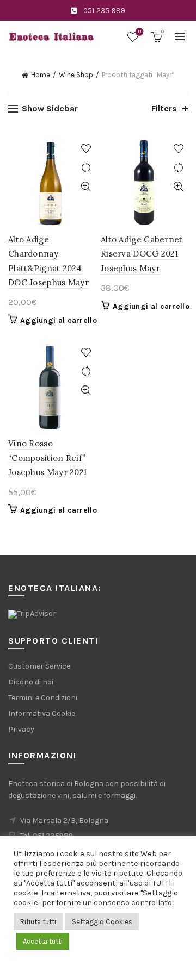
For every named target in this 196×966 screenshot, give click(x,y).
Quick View (85, 186)
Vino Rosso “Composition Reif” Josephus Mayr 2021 (47, 457)
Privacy (21, 729)
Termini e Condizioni (42, 697)
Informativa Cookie (41, 713)
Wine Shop (76, 75)
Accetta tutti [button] (43, 941)
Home (40, 75)
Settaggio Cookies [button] (102, 922)
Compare (85, 167)
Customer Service (39, 666)
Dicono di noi (30, 682)
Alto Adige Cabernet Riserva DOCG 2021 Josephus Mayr (142, 253)
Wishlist (139, 32)
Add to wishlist (85, 148)
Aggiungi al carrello (58, 320)
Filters (164, 108)
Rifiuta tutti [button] (38, 922)
